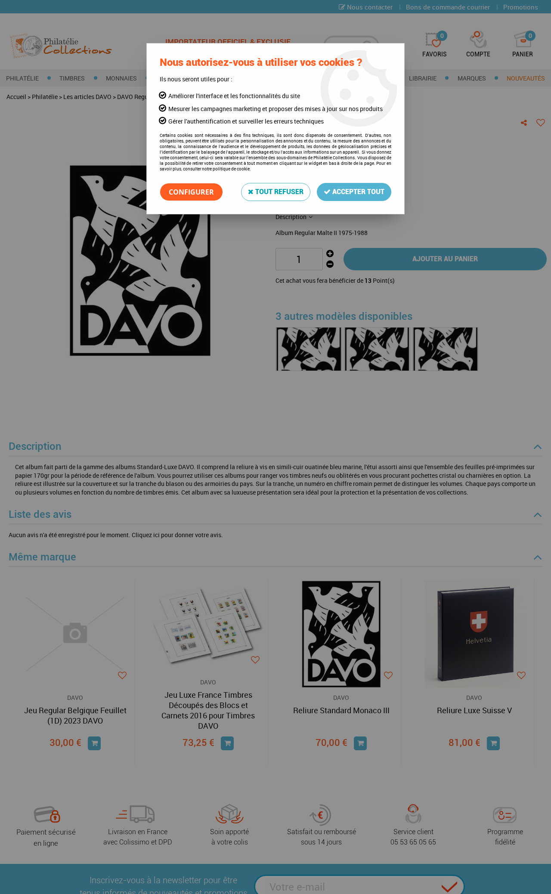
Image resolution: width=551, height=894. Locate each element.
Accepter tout (357, 192)
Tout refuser (278, 192)
